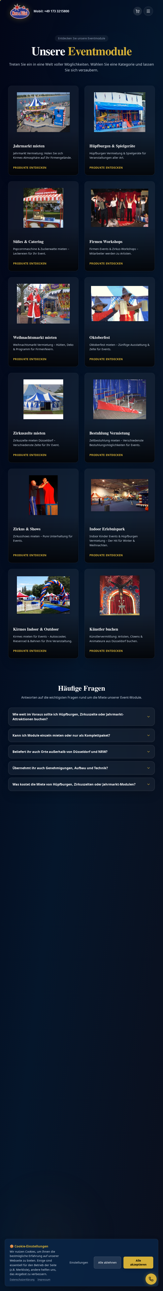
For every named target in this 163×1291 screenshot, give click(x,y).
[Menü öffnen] (148, 11)
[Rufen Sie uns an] (151, 1279)
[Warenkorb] (137, 11)
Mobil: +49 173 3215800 (51, 11)
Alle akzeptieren (138, 1262)
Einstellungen (79, 1262)
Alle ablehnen (107, 1262)
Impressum (44, 1279)
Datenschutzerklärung (22, 1279)
